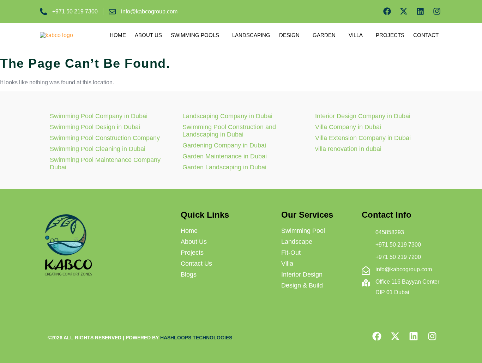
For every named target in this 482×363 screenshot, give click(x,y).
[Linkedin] (420, 11)
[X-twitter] (403, 11)
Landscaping (251, 35)
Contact (426, 35)
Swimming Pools (195, 35)
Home (118, 35)
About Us (148, 35)
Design (289, 35)
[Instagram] (436, 11)
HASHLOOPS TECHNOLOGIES (196, 337)
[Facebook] (387, 11)
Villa (356, 35)
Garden (324, 35)
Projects (390, 35)
